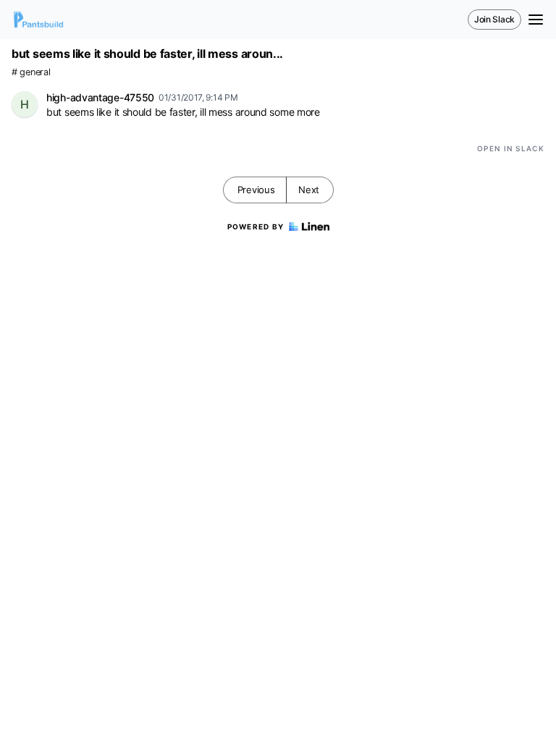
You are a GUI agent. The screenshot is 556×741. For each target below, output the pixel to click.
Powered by (256, 226)
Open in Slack (510, 148)
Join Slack (494, 19)
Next (308, 189)
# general (31, 72)
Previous (256, 189)
